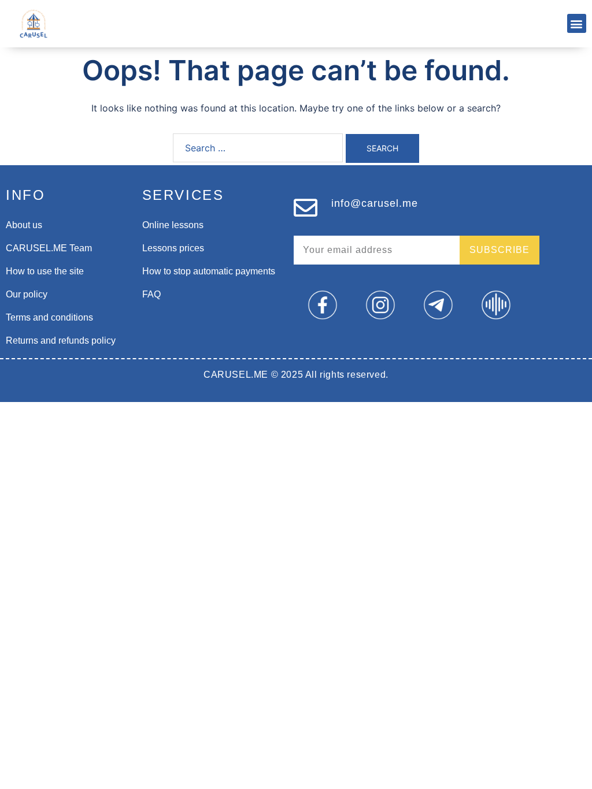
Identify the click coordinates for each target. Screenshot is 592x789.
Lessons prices (173, 248)
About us (24, 225)
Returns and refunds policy (61, 340)
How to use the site (45, 271)
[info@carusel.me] (305, 207)
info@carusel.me (374, 203)
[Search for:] (258, 147)
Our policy (26, 294)
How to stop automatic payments (208, 271)
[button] (576, 23)
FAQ (151, 294)
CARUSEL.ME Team (49, 248)
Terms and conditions (49, 317)
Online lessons (173, 225)
